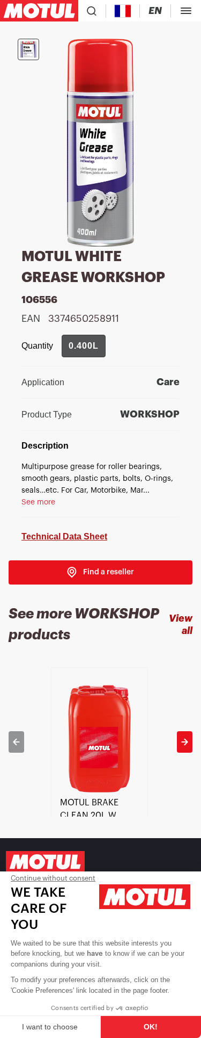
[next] (184, 742)
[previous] (16, 742)
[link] (100, 572)
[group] (84, 346)
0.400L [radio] (84, 345)
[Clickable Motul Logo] (39, 10)
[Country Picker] (123, 11)
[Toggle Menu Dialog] (186, 10)
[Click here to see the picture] (28, 49)
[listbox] (100, 742)
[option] (100, 742)
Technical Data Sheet (64, 536)
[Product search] (91, 10)
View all (180, 625)
